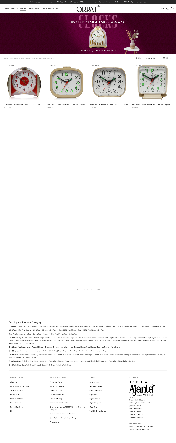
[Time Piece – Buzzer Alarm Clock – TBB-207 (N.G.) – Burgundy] (109, 137)
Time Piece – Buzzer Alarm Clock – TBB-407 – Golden (151, 210)
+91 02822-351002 (136, 418)
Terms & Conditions (16, 390)
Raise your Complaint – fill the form (62, 414)
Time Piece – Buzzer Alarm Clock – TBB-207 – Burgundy (20, 160)
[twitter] (134, 383)
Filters (140, 58)
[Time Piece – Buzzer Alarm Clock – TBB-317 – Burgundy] (152, 137)
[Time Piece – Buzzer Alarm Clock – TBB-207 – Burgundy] (24, 137)
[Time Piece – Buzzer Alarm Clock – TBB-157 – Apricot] (152, 82)
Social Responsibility (57, 386)
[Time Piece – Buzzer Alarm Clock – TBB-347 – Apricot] (66, 188)
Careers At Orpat (56, 390)
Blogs (58, 8)
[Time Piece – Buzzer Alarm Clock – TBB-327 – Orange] (24, 188)
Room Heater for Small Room (80, 351)
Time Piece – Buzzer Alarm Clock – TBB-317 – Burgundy (152, 159)
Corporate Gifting (56, 399)
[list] (170, 58)
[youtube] (141, 382)
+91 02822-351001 (136, 414)
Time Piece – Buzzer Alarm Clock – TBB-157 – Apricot (151, 104)
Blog (11, 411)
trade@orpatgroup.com (145, 426)
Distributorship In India (57, 394)
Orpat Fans (93, 394)
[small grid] (167, 58)
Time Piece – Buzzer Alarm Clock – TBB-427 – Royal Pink (150, 263)
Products (23, 8)
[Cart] (172, 8)
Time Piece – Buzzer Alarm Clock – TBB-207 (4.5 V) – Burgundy (66, 160)
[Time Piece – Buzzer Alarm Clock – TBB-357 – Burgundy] (109, 188)
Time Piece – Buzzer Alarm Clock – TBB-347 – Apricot (66, 210)
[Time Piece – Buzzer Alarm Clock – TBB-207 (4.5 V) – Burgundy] (66, 137)
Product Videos (15, 403)
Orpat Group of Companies (19, 386)
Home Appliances (96, 386)
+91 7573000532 (135, 408)
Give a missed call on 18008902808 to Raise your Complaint (67, 408)
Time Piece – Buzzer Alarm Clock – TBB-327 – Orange (23, 210)
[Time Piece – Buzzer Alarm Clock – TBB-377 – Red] (24, 82)
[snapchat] (146, 382)
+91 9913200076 (142, 429)
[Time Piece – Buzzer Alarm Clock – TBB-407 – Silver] (24, 239)
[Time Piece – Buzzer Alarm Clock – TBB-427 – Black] (66, 239)
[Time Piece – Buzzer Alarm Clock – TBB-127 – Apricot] (66, 82)
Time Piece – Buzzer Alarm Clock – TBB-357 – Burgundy (106, 211)
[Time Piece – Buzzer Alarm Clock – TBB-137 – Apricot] (109, 82)
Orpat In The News (47, 8)
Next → (99, 289)
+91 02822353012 (135, 411)
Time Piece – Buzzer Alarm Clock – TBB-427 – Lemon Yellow (108, 263)
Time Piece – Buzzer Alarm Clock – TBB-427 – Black (65, 262)
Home (7, 8)
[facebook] (130, 382)
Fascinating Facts (56, 382)
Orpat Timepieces (26, 58)
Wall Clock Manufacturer (98, 411)
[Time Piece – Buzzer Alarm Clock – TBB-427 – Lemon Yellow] (109, 239)
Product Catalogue (16, 407)
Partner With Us (33, 8)
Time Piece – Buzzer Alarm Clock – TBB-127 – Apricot (66, 104)
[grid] (164, 58)
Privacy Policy (15, 394)
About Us (14, 8)
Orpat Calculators (96, 390)
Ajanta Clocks (14, 58)
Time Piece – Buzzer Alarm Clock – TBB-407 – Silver (22, 262)
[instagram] (137, 382)
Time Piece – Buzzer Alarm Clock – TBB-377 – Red (22, 104)
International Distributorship (59, 403)
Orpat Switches (95, 399)
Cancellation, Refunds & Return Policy (63, 418)
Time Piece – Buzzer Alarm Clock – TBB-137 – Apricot (109, 104)
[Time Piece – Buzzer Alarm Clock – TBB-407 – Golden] (152, 188)
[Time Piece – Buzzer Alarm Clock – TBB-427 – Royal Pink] (152, 239)
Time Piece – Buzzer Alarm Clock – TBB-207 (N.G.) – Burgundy (108, 160)
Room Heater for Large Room (101, 351)
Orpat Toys (93, 407)
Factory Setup (54, 422)
